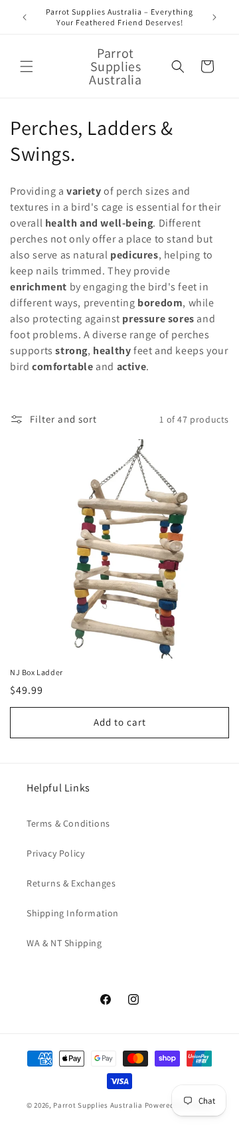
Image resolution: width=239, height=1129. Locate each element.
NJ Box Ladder (36, 672)
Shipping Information (73, 913)
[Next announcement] (214, 17)
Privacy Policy (55, 853)
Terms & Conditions (68, 823)
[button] (26, 66)
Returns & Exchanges (71, 883)
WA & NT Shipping (64, 943)
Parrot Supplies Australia (98, 1105)
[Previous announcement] (24, 17)
